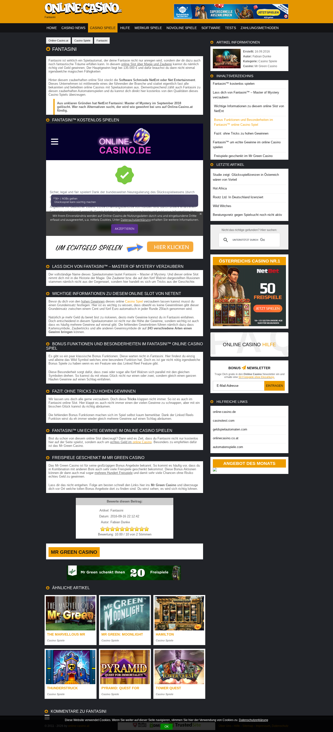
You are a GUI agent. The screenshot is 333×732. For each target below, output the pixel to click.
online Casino (142, 442)
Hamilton (165, 634)
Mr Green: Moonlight (122, 634)
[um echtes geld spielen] (124, 255)
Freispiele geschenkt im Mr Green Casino (243, 156)
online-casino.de (224, 412)
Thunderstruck (62, 688)
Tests (230, 28)
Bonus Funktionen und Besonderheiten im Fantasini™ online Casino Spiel (243, 122)
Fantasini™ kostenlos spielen (234, 83)
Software (210, 28)
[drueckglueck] (231, 18)
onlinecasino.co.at (225, 438)
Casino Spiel (134, 301)
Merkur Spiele (148, 28)
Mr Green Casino (74, 552)
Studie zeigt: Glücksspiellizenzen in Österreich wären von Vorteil (246, 177)
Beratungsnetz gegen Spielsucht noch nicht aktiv (247, 215)
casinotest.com (224, 420)
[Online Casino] (105, 12)
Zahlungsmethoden (260, 28)
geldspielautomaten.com (230, 429)
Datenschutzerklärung (253, 720)
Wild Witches (222, 206)
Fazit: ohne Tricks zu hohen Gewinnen (241, 133)
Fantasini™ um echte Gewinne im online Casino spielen (247, 144)
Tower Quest (168, 688)
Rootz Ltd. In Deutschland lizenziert (238, 197)
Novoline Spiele (181, 28)
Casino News (73, 28)
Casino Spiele (103, 28)
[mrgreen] (124, 579)
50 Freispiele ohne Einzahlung (256, 377)
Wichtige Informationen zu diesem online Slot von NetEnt (249, 108)
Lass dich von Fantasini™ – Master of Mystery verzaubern (246, 95)
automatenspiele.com (228, 447)
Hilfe (125, 28)
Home (52, 28)
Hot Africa (220, 188)
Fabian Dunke (262, 56)
